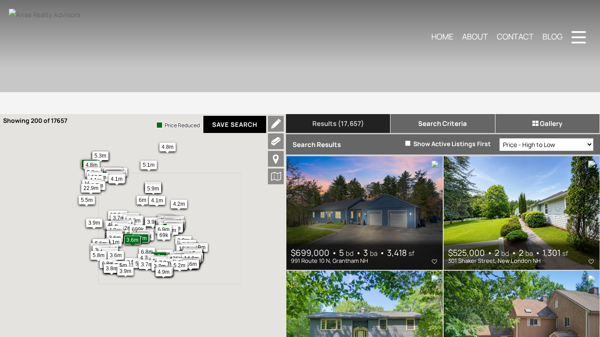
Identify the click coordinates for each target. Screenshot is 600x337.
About (475, 36)
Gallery (550, 123)
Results (338, 123)
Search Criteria (442, 123)
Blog (552, 36)
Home (442, 36)
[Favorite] (434, 261)
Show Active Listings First (451, 144)
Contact (515, 36)
